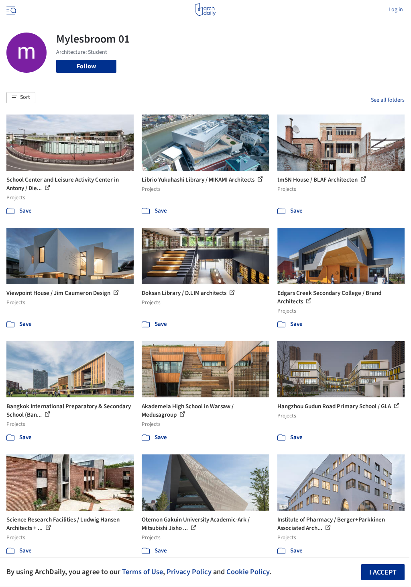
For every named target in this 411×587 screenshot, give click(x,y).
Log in (396, 9)
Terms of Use (142, 572)
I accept (383, 572)
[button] (20, 97)
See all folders (388, 100)
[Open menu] (10, 9)
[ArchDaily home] (205, 9)
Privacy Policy (189, 572)
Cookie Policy (247, 572)
